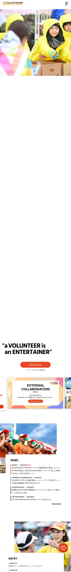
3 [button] (37, 416)
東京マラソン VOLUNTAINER (24, 3)
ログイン (42, 370)
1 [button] (35, 416)
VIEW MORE (56, 504)
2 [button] (36, 416)
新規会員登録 (35, 364)
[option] (35, 238)
